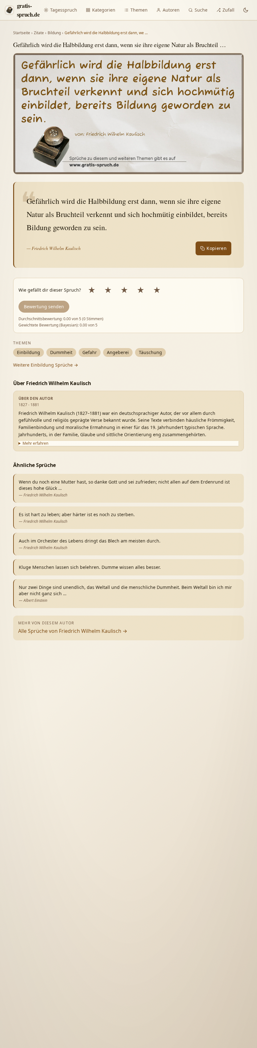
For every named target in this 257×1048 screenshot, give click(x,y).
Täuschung (150, 352)
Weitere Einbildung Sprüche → (45, 365)
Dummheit (61, 352)
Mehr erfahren (35, 443)
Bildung (54, 32)
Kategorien (103, 10)
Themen (139, 10)
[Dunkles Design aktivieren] (245, 10)
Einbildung (28, 352)
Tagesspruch (63, 10)
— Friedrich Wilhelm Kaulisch (54, 248)
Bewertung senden (44, 307)
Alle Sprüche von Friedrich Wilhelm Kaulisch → (72, 630)
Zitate (39, 32)
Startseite (21, 32)
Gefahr (89, 352)
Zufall (228, 10)
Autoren (171, 10)
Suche (201, 10)
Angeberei (118, 352)
